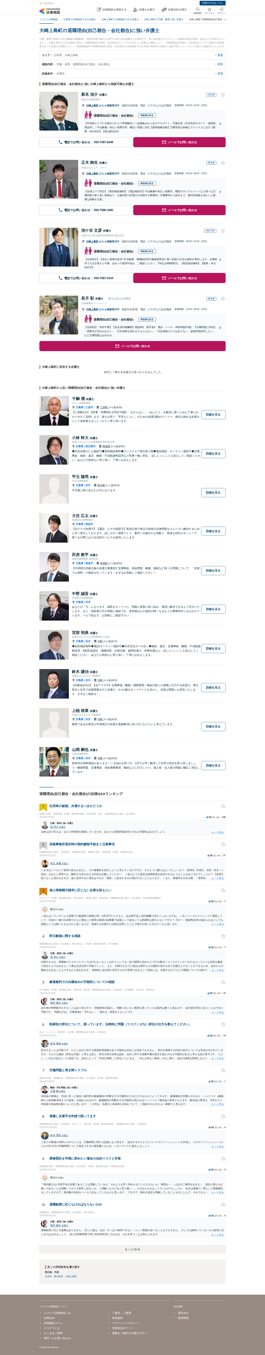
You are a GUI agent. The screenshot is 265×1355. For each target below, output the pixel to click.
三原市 (89, 407)
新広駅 (102, 485)
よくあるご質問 (53, 1333)
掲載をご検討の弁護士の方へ (129, 1333)
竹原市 (48, 1276)
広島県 (79, 407)
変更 (220, 55)
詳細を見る (213, 414)
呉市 (88, 485)
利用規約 (117, 1318)
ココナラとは (52, 1328)
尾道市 (89, 524)
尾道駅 (104, 563)
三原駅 (104, 407)
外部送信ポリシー (123, 1328)
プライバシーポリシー (125, 1323)
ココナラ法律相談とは (57, 1312)
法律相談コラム (53, 1323)
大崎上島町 (92, 105)
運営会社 (183, 1312)
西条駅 (107, 446)
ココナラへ (48, 3)
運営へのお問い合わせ (57, 1338)
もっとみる (132, 1249)
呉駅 (100, 641)
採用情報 (183, 1318)
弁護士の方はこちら (212, 3)
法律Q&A (49, 1318)
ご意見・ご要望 (121, 1312)
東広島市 (91, 446)
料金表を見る (147, 115)
